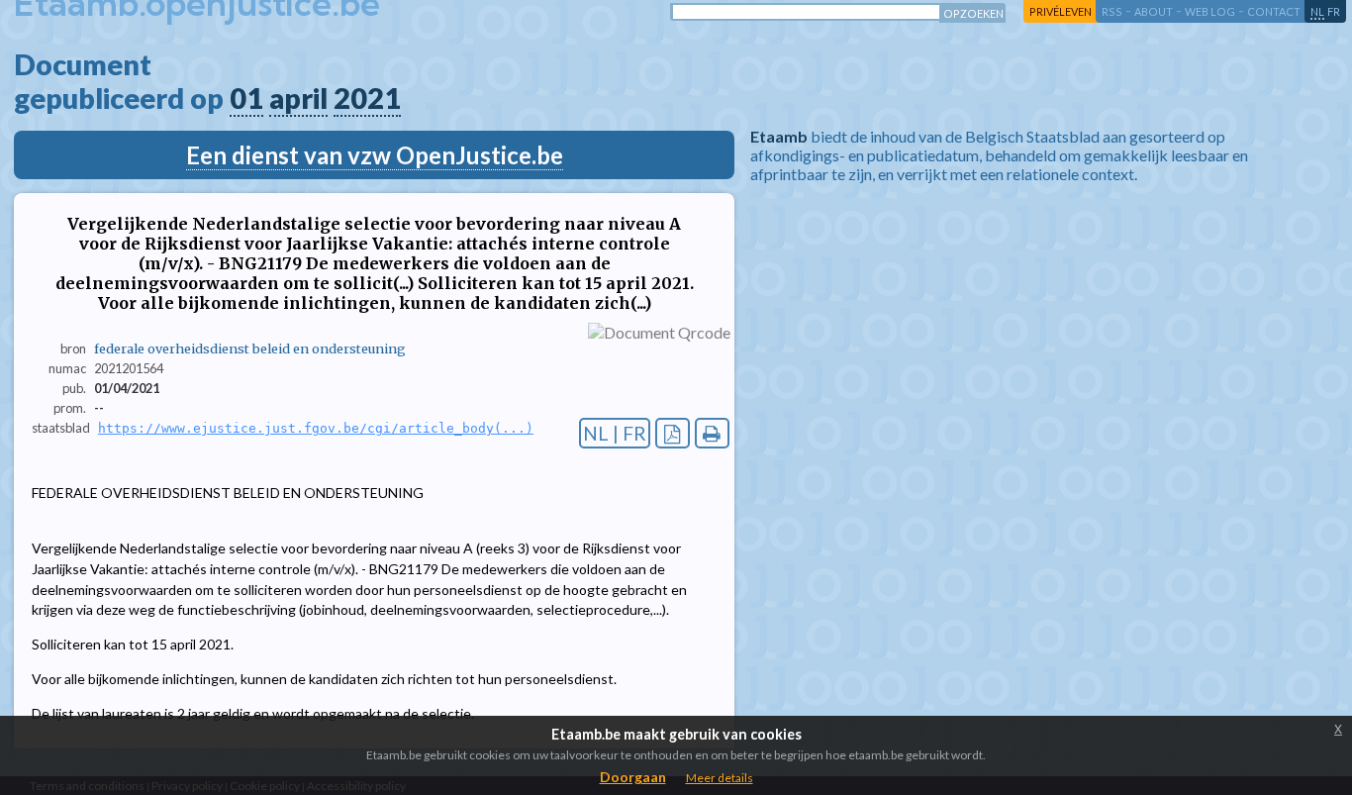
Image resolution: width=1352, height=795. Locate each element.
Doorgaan (633, 776)
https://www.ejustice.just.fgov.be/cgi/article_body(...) (315, 428)
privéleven (1060, 11)
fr (1333, 11)
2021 (367, 98)
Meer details (719, 777)
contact (1274, 11)
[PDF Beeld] (672, 433)
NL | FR (614, 433)
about (1153, 11)
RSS (1112, 11)
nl (1317, 11)
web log (1210, 11)
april (298, 98)
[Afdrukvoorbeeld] (712, 433)
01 (246, 98)
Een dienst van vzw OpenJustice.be (374, 155)
